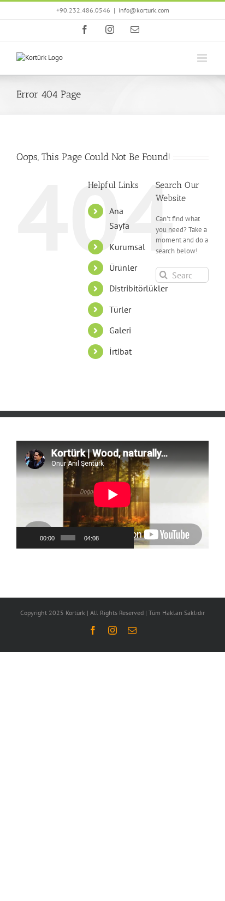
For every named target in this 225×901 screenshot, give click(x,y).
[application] (75, 495)
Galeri (120, 330)
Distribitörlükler (138, 288)
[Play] (30, 537)
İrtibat (120, 351)
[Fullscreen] (122, 537)
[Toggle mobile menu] (203, 58)
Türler (120, 309)
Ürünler (123, 267)
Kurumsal (127, 246)
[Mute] (108, 537)
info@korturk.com (144, 10)
